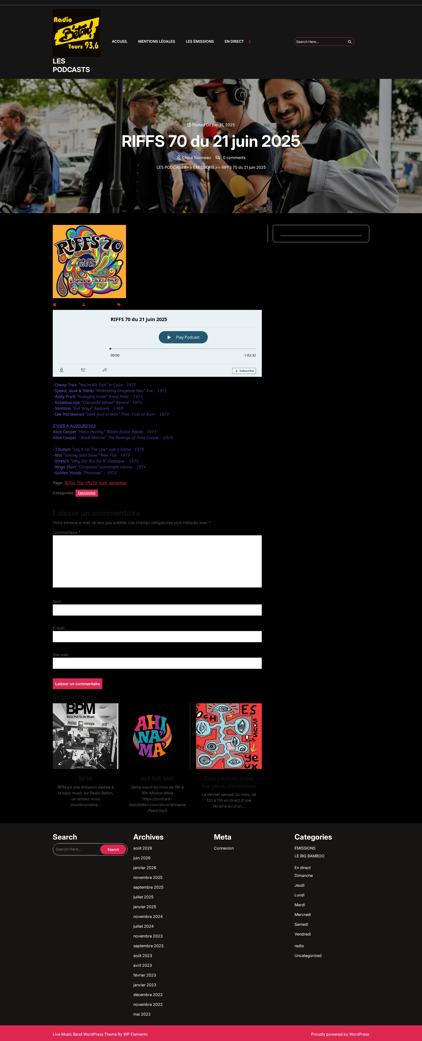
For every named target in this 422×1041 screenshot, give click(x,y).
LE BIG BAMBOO (309, 855)
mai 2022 (142, 1014)
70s (80, 482)
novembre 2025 (147, 877)
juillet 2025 (143, 896)
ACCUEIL (119, 41)
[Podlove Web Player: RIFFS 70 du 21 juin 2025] (157, 343)
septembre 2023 (148, 945)
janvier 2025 (144, 906)
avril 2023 (142, 965)
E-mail (58, 628)
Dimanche (304, 875)
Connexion (224, 848)
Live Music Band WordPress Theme (85, 1034)
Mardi (300, 904)
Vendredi (303, 934)
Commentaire (66, 532)
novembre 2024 (148, 916)
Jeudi (300, 885)
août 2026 (142, 848)
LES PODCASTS (71, 65)
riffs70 (91, 482)
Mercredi (303, 914)
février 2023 (144, 975)
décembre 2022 (148, 994)
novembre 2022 (148, 1004)
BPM (85, 778)
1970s (69, 482)
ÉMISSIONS (203, 167)
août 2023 (142, 955)
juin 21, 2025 (69, 303)
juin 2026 (141, 857)
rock (103, 482)
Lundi (300, 895)
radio (299, 945)
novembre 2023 (148, 936)
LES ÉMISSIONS (200, 41)
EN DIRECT (234, 41)
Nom (57, 601)
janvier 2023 (144, 984)
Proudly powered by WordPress (340, 1034)
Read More (83, 736)
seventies (117, 482)
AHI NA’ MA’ (157, 778)
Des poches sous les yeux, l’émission (229, 782)
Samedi (301, 924)
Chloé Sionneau (101, 303)
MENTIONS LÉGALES (156, 41)
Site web (60, 654)
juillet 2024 (143, 926)
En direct (303, 867)
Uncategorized (308, 955)
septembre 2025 (148, 887)
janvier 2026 (144, 867)
